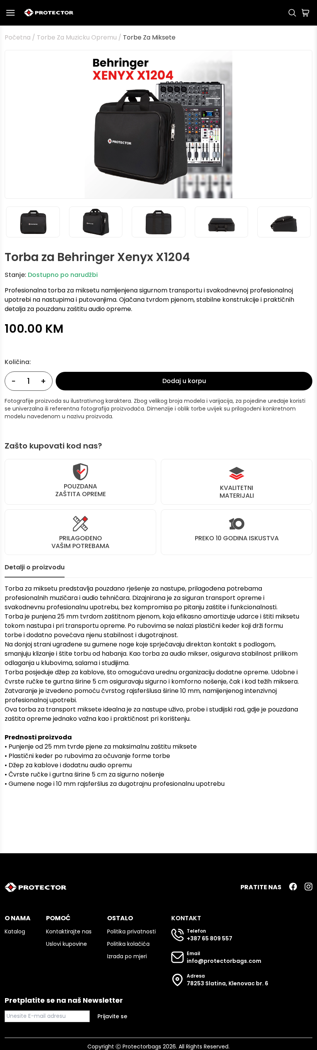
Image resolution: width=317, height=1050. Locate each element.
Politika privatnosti (131, 931)
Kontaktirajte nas (69, 931)
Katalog (15, 931)
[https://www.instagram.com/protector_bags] (308, 887)
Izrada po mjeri (127, 956)
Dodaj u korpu (184, 380)
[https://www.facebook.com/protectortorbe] (293, 887)
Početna (18, 37)
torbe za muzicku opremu (77, 37)
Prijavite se (112, 1016)
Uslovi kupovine (66, 944)
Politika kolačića (128, 944)
